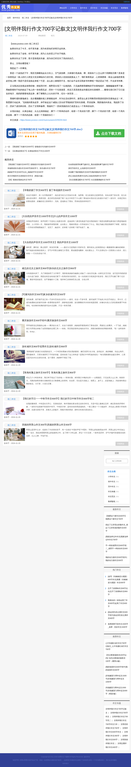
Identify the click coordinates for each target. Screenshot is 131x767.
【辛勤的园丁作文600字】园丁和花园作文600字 (46, 190)
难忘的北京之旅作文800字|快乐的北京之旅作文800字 (49, 268)
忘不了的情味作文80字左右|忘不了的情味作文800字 (118, 591)
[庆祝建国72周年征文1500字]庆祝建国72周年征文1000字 (116, 679)
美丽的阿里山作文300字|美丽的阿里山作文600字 (47, 424)
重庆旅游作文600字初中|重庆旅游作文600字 (44, 320)
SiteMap (20, 2)
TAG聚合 (27, 2)
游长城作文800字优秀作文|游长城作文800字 (44, 346)
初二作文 (25, 18)
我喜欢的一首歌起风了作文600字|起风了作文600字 (118, 603)
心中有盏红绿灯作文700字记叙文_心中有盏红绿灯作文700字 (117, 646)
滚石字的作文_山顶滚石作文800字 (82, 168)
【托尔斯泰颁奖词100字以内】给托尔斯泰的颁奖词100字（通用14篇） (116, 658)
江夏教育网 (5, 2)
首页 (9, 18)
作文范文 (114, 8)
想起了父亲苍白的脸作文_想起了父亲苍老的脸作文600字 (117, 528)
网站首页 (63, 8)
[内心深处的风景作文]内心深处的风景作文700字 (87, 176)
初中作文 (83, 8)
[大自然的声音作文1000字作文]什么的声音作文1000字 (49, 216)
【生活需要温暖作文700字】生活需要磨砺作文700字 (89, 180)
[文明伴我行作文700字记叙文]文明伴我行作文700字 (51, 18)
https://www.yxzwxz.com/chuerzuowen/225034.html (43, 120)
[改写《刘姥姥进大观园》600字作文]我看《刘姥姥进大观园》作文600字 (118, 579)
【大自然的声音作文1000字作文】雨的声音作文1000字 (50, 242)
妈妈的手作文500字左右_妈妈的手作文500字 (25, 172)
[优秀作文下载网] (10, 10)
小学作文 (73, 8)
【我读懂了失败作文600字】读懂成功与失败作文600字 (34, 147)
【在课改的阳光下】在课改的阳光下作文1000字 (31, 151)
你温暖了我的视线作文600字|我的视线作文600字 (87, 172)
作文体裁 (104, 8)
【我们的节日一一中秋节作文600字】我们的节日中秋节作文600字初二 (58, 398)
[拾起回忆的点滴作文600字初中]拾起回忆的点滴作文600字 (118, 615)
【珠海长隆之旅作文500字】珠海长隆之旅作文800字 (49, 372)
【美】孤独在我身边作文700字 (20, 180)
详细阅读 (120, 209)
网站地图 (13, 2)
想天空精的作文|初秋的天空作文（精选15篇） (26, 176)
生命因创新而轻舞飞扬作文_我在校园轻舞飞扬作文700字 (91, 164)
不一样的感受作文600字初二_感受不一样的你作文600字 (117, 548)
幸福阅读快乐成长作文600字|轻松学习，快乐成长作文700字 (31, 168)
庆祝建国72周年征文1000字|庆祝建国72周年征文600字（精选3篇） (116, 691)
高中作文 (93, 8)
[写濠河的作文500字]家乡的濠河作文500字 (44, 294)
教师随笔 (124, 8)
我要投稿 (127, 2)
